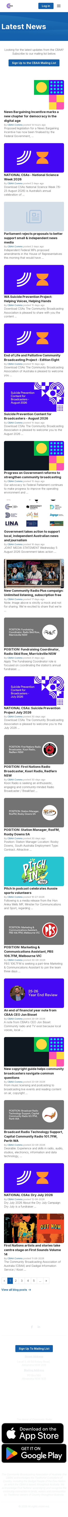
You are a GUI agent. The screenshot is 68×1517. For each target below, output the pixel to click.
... (40, 1280)
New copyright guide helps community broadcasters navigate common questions (34, 1073)
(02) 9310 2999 (34, 1389)
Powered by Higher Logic (34, 1512)
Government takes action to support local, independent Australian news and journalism (32, 536)
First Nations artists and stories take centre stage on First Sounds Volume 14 (32, 1250)
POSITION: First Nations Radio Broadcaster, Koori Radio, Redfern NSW (30, 771)
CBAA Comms (15, 124)
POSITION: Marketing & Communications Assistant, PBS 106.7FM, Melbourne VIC (28, 951)
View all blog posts (14, 1289)
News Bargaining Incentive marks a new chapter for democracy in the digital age (31, 116)
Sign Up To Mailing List (34, 1348)
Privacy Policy (34, 1403)
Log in (46, 6)
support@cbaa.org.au (34, 1392)
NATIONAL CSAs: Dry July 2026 (28, 1195)
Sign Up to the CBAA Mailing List (34, 63)
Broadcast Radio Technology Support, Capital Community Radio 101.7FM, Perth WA (33, 1136)
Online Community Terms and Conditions (34, 1408)
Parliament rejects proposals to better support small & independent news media (33, 238)
